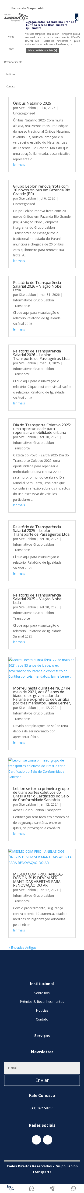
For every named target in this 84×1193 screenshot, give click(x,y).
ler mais (19, 164)
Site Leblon (27, 108)
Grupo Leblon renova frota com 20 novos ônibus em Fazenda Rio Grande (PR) (41, 190)
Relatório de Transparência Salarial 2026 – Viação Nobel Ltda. (37, 286)
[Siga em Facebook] (70, 7)
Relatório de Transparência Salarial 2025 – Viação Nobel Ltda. (37, 599)
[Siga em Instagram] (76, 7)
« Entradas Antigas (22, 947)
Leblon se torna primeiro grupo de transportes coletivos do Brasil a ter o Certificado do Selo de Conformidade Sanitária (41, 794)
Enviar (42, 1080)
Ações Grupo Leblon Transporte (37, 810)
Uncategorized (24, 113)
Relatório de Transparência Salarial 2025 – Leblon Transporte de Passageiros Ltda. (41, 530)
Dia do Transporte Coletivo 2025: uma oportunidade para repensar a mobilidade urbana (42, 428)
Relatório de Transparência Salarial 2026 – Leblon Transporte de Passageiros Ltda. (41, 354)
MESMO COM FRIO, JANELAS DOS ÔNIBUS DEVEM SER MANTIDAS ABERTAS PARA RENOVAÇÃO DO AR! (38, 880)
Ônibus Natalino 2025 (32, 103)
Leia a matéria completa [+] (42, 50)
